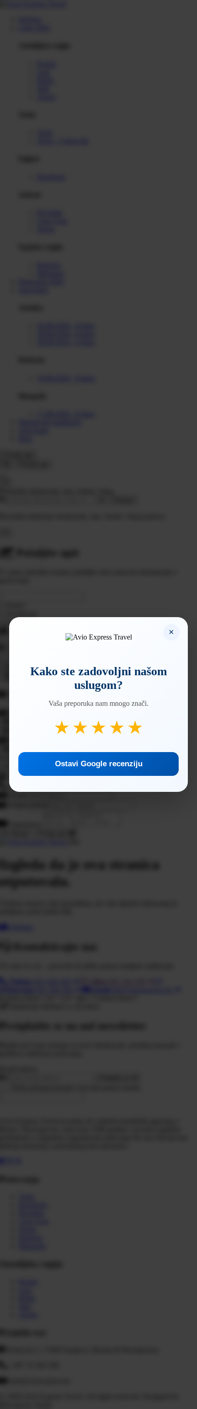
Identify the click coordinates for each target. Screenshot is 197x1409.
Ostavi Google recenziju (98, 763)
